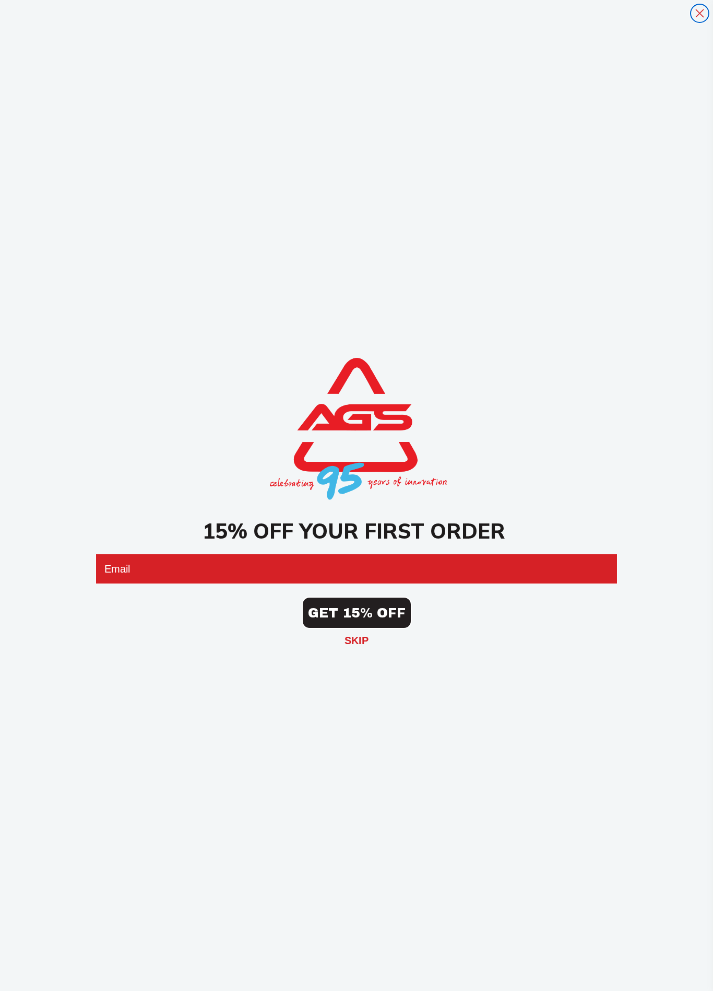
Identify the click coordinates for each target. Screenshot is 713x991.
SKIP (356, 640)
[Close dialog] (700, 13)
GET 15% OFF (357, 613)
